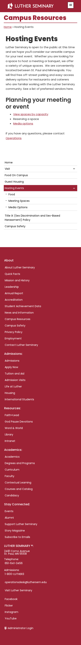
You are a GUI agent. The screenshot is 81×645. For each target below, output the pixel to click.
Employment (13, 338)
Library (9, 434)
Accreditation (14, 300)
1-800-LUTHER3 (14, 574)
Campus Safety (15, 226)
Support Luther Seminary (21, 524)
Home (8, 27)
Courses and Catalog (19, 489)
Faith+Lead (12, 415)
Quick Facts (12, 274)
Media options (23, 123)
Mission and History (17, 280)
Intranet (10, 441)
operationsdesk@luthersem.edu (26, 582)
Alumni (9, 518)
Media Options (18, 207)
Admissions (12, 361)
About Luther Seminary (20, 267)
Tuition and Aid (14, 373)
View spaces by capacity (30, 114)
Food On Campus (16, 175)
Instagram (11, 612)
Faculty (9, 476)
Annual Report (14, 293)
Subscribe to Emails (17, 537)
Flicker (9, 605)
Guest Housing (14, 182)
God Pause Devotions (19, 421)
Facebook (11, 599)
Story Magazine (15, 530)
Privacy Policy (13, 332)
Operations (13, 138)
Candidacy (12, 495)
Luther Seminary (35, 6)
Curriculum (12, 470)
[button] (71, 5)
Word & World (14, 428)
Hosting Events (14, 188)
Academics (12, 457)
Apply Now (11, 367)
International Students (19, 399)
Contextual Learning (18, 482)
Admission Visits (15, 380)
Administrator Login (20, 628)
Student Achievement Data (23, 306)
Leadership (12, 287)
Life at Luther (13, 386)
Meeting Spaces (19, 201)
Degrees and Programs (20, 463)
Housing (10, 393)
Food (11, 194)
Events (9, 511)
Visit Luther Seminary (18, 590)
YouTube (11, 618)
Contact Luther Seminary (21, 345)
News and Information (19, 313)
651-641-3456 (14, 563)
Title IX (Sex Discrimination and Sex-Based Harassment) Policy (32, 218)
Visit (7, 169)
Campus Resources (17, 319)
